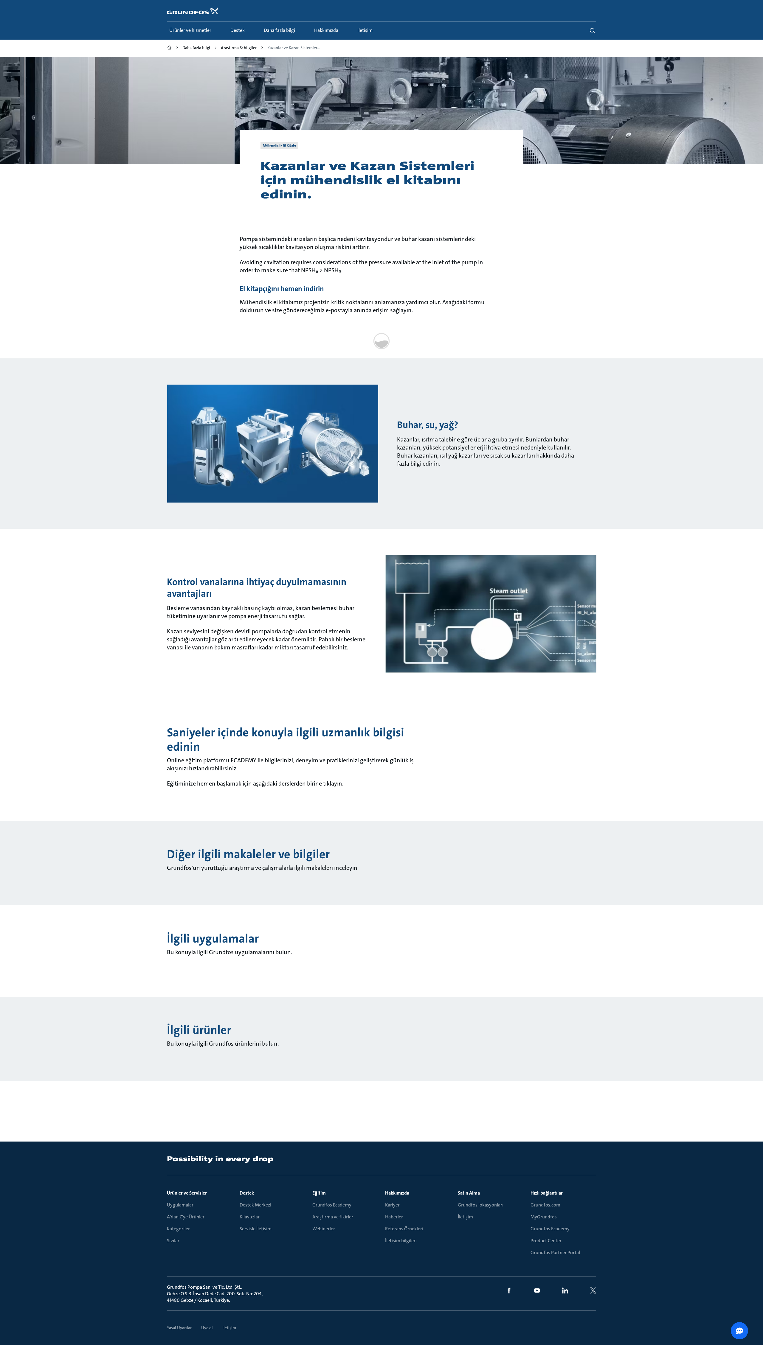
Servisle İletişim (256, 1229)
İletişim (465, 1217)
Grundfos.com (545, 1205)
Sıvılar (173, 1240)
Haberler (394, 1217)
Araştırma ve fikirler (332, 1217)
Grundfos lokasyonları (480, 1205)
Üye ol (207, 1327)
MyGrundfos (544, 1217)
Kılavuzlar (250, 1217)
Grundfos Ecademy (331, 1205)
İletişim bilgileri (401, 1240)
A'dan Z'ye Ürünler (185, 1217)
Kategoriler (178, 1229)
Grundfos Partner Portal (555, 1252)
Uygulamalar (180, 1205)
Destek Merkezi (255, 1205)
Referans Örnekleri (404, 1229)
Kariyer (392, 1205)
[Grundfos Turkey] (169, 48)
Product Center (546, 1240)
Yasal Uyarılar (179, 1327)
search (592, 30)
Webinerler (323, 1229)
